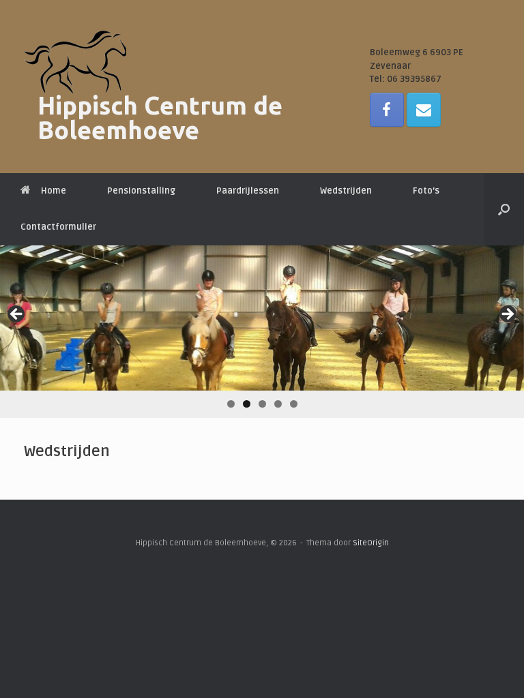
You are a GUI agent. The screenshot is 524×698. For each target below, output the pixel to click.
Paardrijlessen (247, 190)
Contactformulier (58, 227)
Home (53, 190)
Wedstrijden (346, 190)
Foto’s (426, 190)
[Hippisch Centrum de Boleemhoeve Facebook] (387, 110)
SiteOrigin (371, 542)
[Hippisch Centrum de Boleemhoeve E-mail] (424, 110)
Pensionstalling (141, 190)
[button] (504, 209)
